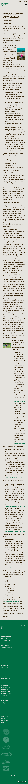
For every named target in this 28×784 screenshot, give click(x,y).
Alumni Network (5, 709)
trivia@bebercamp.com (11, 601)
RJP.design (14, 775)
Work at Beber (4, 716)
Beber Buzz (4, 705)
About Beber (4, 676)
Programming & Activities (7, 670)
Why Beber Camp (5, 667)
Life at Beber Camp (6, 687)
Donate (3, 718)
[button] (26, 4)
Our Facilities (4, 685)
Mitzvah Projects (5, 707)
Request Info (4, 720)
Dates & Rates (4, 689)
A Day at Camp (5, 674)
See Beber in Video (6, 693)
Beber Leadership (5, 678)
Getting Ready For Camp (7, 703)
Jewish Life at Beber (6, 672)
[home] (5, 4)
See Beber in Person (6, 691)
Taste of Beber (4, 695)
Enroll (2, 722)
